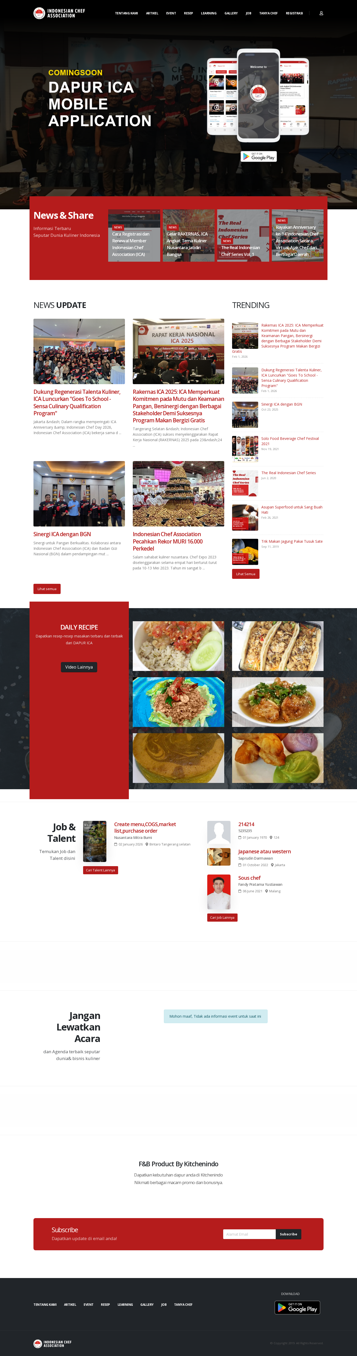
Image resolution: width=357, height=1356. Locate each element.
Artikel (152, 13)
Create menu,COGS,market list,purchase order (145, 827)
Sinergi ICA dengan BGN (281, 404)
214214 (246, 824)
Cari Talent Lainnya (100, 870)
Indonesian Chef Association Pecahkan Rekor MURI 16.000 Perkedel (168, 541)
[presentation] (108, 235)
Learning (208, 13)
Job (248, 13)
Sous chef (249, 877)
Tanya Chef (268, 13)
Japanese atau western (264, 851)
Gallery (231, 13)
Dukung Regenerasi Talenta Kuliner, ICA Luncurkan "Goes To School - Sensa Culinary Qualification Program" (291, 377)
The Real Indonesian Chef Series (288, 472)
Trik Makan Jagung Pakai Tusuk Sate (292, 541)
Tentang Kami (126, 13)
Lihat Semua (245, 573)
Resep (188, 13)
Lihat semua (47, 588)
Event (171, 13)
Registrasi (294, 13)
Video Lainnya (79, 667)
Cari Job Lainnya (222, 917)
